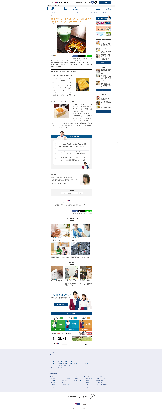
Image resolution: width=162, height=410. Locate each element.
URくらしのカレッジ (101, 378)
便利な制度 (65, 380)
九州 (53, 387)
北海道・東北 (54, 378)
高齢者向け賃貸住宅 (100, 380)
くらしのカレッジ (63, 12)
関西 (53, 384)
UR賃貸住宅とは (65, 376)
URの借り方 (76, 376)
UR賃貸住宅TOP (54, 12)
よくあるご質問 (99, 376)
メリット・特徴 (66, 378)
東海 (53, 382)
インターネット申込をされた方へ (103, 387)
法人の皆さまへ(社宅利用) (102, 384)
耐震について (65, 384)
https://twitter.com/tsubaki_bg (60, 183)
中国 (53, 386)
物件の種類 (65, 382)
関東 (53, 380)
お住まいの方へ (100, 386)
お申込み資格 (77, 380)
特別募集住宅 (99, 382)
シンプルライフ (71, 12)
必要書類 (76, 378)
